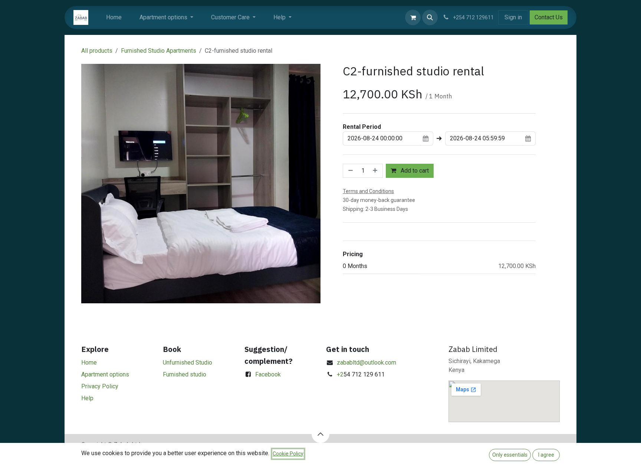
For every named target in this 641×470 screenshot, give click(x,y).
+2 (340, 374)
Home (89, 362)
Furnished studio (184, 374)
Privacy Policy (99, 386)
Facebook (268, 374)
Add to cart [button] (414, 170)
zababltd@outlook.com (366, 362)
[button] (430, 17)
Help (87, 398)
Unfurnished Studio (187, 362)
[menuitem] (114, 17)
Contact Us (549, 17)
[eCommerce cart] (413, 17)
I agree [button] (546, 455)
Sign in (513, 17)
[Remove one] (349, 170)
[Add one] (375, 170)
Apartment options (105, 374)
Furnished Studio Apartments (158, 50)
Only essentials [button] (509, 455)
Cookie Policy (288, 454)
